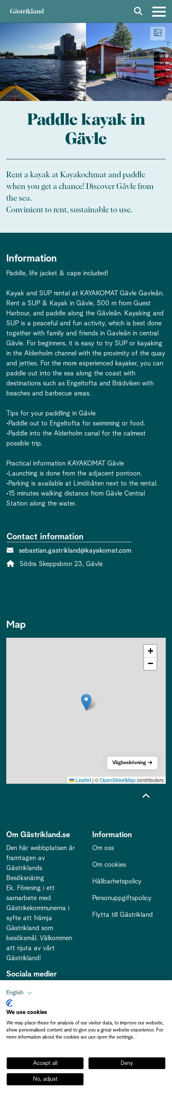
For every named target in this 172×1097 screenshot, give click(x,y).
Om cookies (109, 864)
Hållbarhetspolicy (117, 881)
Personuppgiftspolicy (122, 898)
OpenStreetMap (118, 779)
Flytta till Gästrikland (122, 914)
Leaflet (82, 779)
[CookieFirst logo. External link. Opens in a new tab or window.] (9, 1003)
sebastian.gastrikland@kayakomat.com (75, 550)
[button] (86, 702)
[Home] (26, 11)
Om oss (103, 848)
